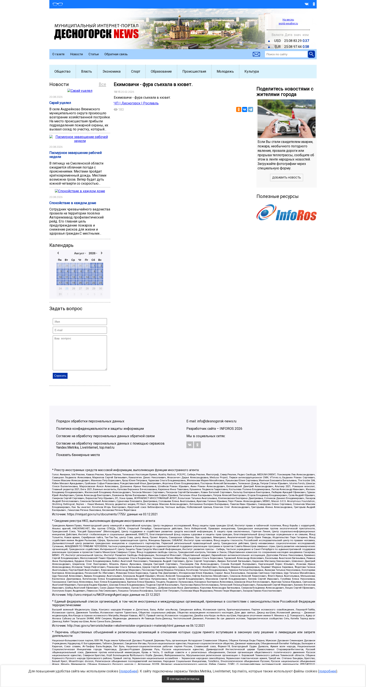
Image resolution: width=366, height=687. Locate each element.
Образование (161, 71)
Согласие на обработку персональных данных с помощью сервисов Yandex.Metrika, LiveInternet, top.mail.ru (110, 445)
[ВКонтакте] (244, 109)
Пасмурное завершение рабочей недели (75, 155)
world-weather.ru (288, 23)
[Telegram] (250, 109)
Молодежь (225, 71)
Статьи (94, 54)
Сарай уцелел (60, 103)
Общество (62, 71)
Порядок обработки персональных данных (90, 421)
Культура (251, 71)
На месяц (288, 19)
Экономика (112, 71)
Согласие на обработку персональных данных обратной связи (105, 436)
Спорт (135, 71)
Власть (86, 71)
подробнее (128, 671)
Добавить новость (286, 177)
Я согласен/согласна (183, 679)
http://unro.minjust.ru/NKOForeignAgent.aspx (98, 595)
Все (102, 84)
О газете (58, 54)
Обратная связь (116, 54)
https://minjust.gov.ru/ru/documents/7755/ (96, 514)
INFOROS (227, 429)
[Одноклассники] (238, 109)
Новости (76, 54)
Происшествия (194, 71)
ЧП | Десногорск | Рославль (136, 103)
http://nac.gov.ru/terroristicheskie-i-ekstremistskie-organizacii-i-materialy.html (120, 626)
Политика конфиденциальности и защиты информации (100, 429)
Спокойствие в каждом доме (72, 203)
